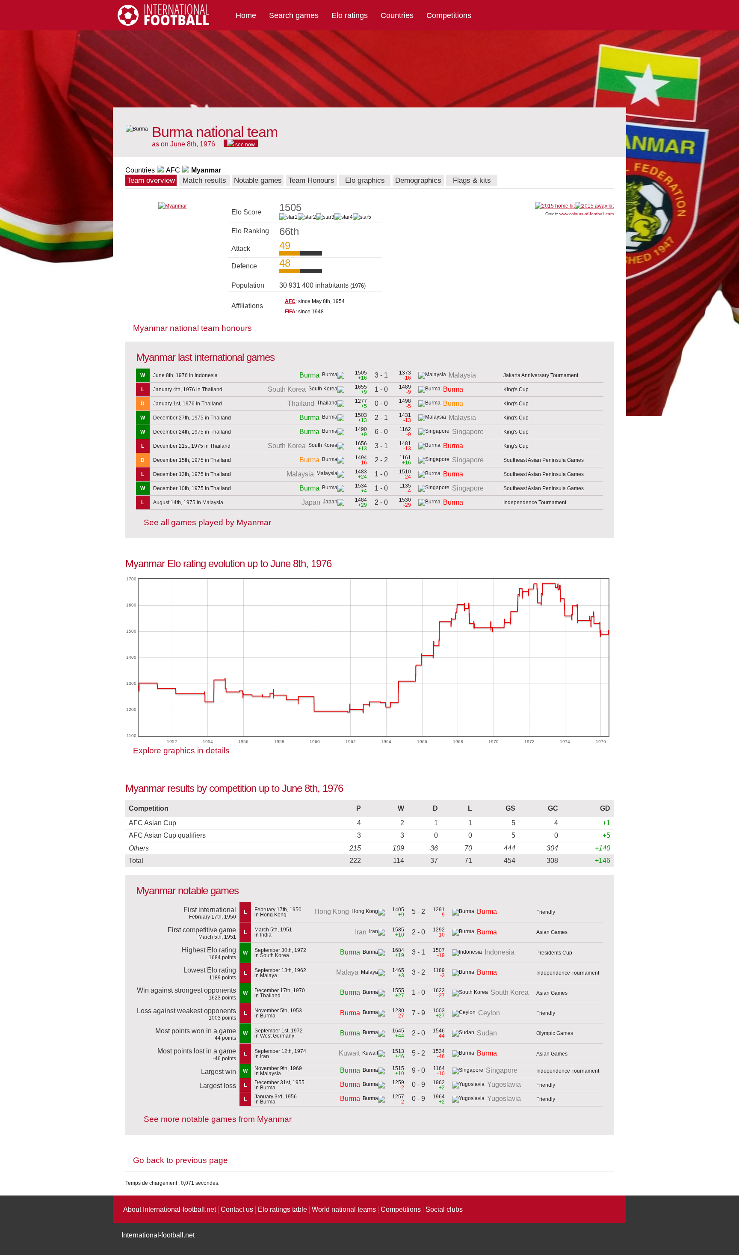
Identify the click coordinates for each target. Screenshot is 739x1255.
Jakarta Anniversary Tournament (540, 375)
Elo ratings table (282, 1209)
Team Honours (311, 180)
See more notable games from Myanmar (218, 1119)
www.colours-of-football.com (586, 213)
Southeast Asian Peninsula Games (543, 460)
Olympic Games (554, 1033)
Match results (204, 180)
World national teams (344, 1209)
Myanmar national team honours (192, 328)
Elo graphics (365, 180)
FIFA (290, 312)
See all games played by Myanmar (207, 522)
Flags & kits (472, 180)
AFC (173, 170)
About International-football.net (169, 1209)
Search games (294, 15)
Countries (397, 15)
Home (246, 15)
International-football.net (158, 1235)
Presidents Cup (554, 953)
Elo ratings (349, 15)
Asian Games (552, 932)
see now (244, 144)
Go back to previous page (180, 1160)
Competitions (448, 15)
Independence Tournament (534, 503)
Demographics (418, 180)
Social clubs (444, 1209)
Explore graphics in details (181, 750)
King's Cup (516, 390)
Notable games (258, 180)
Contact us (237, 1209)
